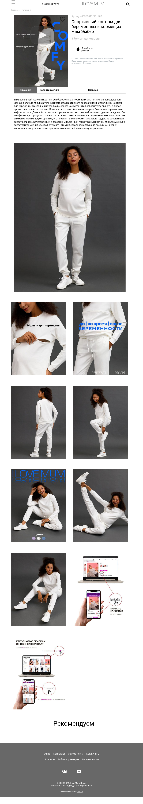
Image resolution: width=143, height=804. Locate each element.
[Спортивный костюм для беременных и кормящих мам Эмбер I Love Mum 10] (100, 589)
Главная (14, 10)
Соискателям (75, 753)
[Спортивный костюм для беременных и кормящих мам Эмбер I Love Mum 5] (38, 422)
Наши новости (90, 759)
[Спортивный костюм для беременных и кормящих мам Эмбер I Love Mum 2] (70, 217)
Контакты (59, 753)
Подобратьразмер (87, 49)
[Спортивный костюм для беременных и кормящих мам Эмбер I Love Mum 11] (38, 672)
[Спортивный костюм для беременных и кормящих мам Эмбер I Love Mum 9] (38, 589)
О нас (47, 753)
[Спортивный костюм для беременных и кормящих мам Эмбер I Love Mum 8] (100, 505)
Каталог (25, 10)
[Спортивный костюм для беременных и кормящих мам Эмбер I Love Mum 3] (38, 338)
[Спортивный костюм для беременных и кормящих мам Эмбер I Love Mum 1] (41, 51)
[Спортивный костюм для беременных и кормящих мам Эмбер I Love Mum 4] (100, 338)
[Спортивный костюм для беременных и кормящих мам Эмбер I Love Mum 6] (100, 422)
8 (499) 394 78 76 (50, 4)
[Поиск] (126, 4)
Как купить (92, 753)
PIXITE (80, 792)
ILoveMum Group (78, 783)
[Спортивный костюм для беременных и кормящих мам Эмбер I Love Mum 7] (38, 505)
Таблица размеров (68, 759)
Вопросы (49, 759)
